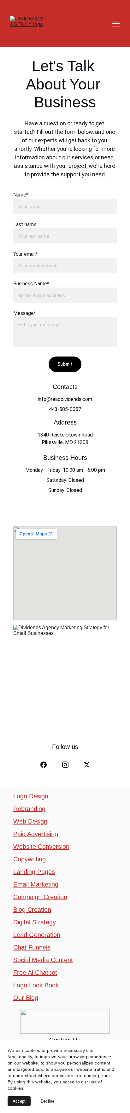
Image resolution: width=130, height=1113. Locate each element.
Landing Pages (34, 871)
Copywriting (29, 859)
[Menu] (116, 23)
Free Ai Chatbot (35, 972)
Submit (65, 364)
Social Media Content (43, 959)
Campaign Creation (40, 896)
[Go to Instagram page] (65, 765)
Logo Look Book (36, 985)
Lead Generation (36, 934)
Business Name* (31, 284)
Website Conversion (41, 846)
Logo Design (30, 796)
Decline (47, 1101)
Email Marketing (35, 884)
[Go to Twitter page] (87, 765)
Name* (20, 195)
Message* (24, 313)
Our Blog (25, 997)
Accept (19, 1101)
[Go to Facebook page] (43, 765)
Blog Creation (32, 909)
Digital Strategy (34, 922)
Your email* (25, 254)
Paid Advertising (35, 833)
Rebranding (29, 808)
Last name (25, 224)
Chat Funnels (31, 947)
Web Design (30, 821)
